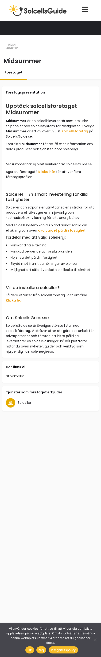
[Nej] (95, 639)
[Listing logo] (12, 46)
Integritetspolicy (63, 650)
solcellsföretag (75, 131)
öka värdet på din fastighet (61, 230)
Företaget (14, 72)
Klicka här (46, 171)
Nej (41, 650)
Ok (30, 650)
